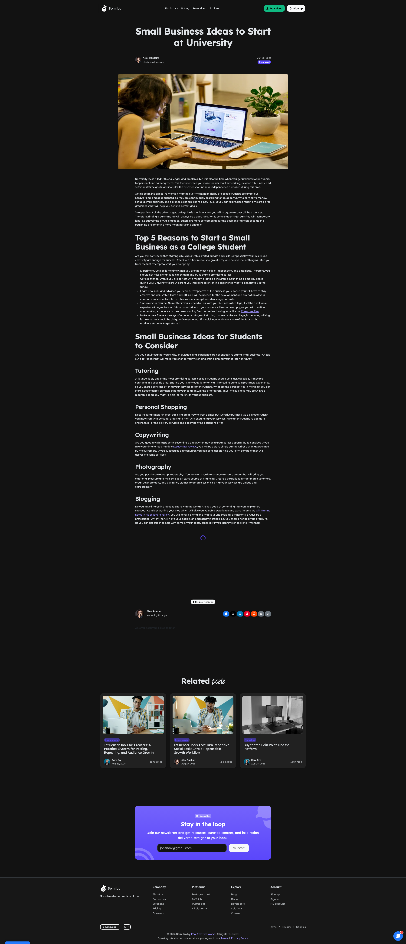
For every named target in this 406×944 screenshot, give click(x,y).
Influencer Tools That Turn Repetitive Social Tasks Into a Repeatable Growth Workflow (201, 748)
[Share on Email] (261, 614)
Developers (238, 903)
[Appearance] (127, 927)
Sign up (275, 894)
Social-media (111, 740)
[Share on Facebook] (226, 614)
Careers (235, 913)
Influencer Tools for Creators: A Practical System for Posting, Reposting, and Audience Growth (129, 748)
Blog (234, 894)
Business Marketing (204, 602)
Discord (235, 899)
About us (158, 894)
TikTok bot (198, 899)
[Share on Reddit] (254, 614)
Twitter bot (198, 903)
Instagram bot (201, 894)
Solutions (158, 903)
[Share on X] (233, 614)
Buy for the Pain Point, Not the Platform (267, 747)
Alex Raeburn (151, 57)
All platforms (199, 908)
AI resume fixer (250, 311)
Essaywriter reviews (185, 446)
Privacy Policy (239, 938)
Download (159, 913)
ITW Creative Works (203, 934)
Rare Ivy (116, 760)
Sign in (274, 899)
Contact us (159, 899)
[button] (274, 8)
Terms (273, 926)
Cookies (301, 926)
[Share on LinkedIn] (240, 614)
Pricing (157, 908)
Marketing (250, 740)
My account (277, 903)
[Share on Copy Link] (268, 614)
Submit (239, 848)
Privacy (286, 926)
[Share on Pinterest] (247, 614)
